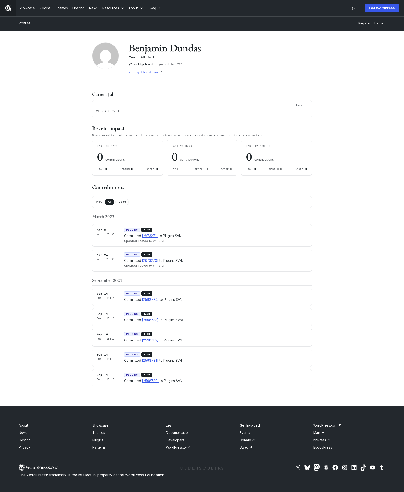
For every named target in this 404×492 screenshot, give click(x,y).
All (109, 201)
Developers (175, 440)
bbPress (321, 440)
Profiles (24, 23)
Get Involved (250, 425)
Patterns (98, 447)
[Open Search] (353, 8)
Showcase (100, 425)
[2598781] (150, 360)
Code (122, 201)
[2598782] (150, 340)
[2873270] (150, 260)
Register (364, 23)
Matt (318, 433)
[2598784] (150, 299)
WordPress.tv (178, 447)
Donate (247, 440)
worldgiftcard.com (144, 72)
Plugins (97, 440)
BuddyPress (324, 447)
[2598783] (150, 320)
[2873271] (150, 236)
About (23, 425)
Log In (378, 23)
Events (245, 433)
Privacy (24, 447)
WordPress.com (327, 425)
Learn (170, 425)
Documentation (178, 433)
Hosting (25, 440)
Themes (98, 433)
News (23, 433)
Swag (246, 447)
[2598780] (150, 381)
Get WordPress (382, 8)
